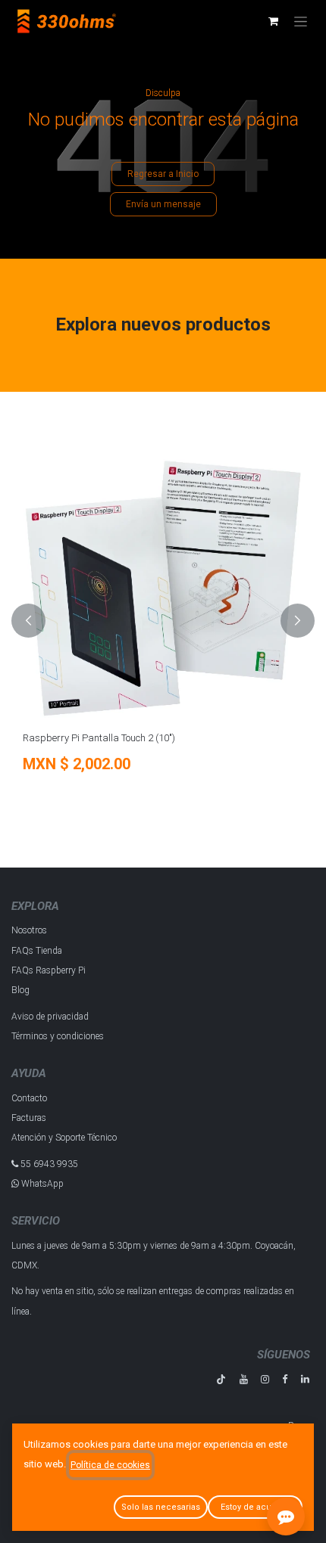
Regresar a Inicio (163, 174)
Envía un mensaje (163, 204)
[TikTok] (221, 1379)
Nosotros (29, 930)
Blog (20, 990)
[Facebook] (284, 1379)
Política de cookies (110, 1465)
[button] (28, 620)
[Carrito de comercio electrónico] (273, 21)
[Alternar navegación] (301, 21)
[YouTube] (244, 1379)
